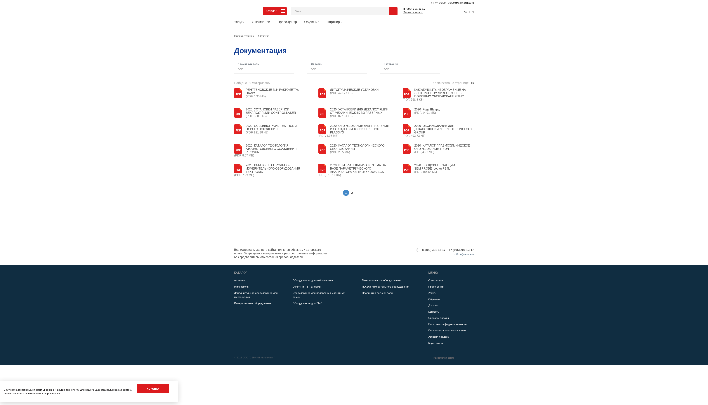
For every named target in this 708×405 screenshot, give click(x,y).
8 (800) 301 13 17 (414, 8)
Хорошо (153, 388)
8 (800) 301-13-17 (433, 249)
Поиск (393, 11)
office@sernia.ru (464, 2)
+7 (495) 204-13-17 (461, 249)
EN (471, 12)
